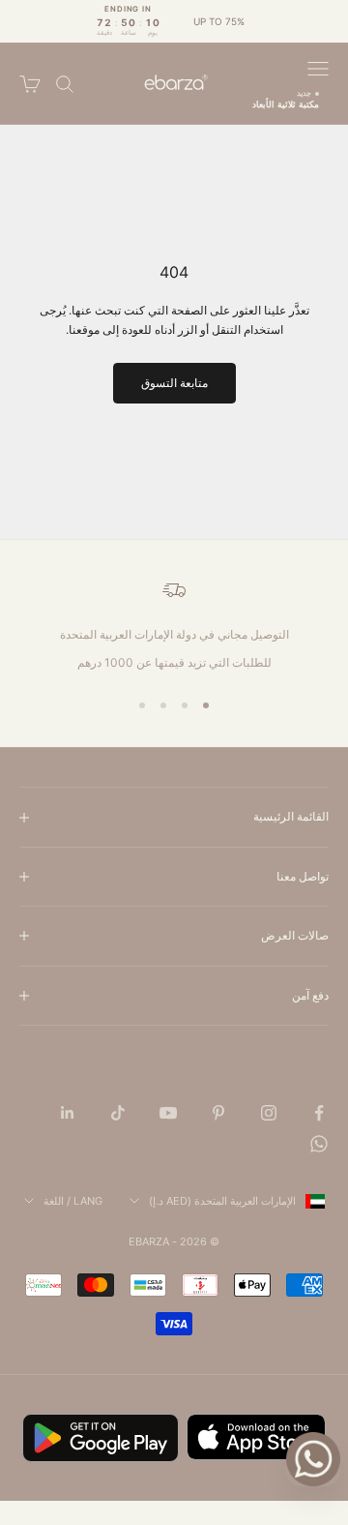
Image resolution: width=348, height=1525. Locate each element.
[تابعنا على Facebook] (319, 1112)
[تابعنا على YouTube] (168, 1112)
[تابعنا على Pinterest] (218, 1112)
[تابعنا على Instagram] (268, 1112)
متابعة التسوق (174, 382)
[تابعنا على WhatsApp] (319, 1143)
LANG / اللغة (73, 1201)
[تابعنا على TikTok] (118, 1112)
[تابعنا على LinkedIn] (67, 1112)
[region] (174, 625)
